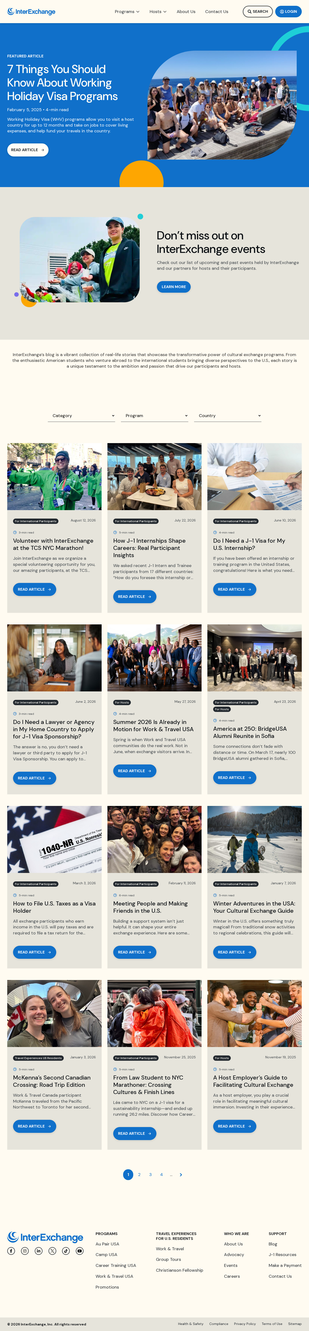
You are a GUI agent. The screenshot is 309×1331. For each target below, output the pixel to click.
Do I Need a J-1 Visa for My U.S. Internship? (249, 544)
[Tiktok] (66, 1251)
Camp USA (106, 1254)
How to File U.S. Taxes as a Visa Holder (54, 907)
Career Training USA (116, 1265)
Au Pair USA (107, 1244)
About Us (233, 1244)
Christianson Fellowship (179, 1270)
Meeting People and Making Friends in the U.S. (150, 907)
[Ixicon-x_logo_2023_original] (52, 1251)
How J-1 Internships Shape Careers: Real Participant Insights (149, 548)
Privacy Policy (245, 1324)
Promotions (107, 1287)
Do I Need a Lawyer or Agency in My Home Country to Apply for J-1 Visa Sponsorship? (54, 729)
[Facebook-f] (11, 1251)
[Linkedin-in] (38, 1251)
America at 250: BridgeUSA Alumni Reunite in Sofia (250, 732)
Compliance (218, 1324)
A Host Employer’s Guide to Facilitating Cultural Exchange (254, 1081)
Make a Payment (285, 1265)
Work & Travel (170, 1249)
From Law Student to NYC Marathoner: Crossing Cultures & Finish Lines (148, 1085)
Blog (273, 1244)
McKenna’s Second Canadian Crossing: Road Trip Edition (52, 1081)
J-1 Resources (282, 1254)
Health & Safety (191, 1324)
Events (231, 1265)
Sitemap (295, 1324)
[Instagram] (25, 1251)
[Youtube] (80, 1251)
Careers (232, 1276)
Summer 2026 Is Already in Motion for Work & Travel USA (153, 725)
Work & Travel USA (114, 1276)
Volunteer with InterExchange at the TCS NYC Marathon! (53, 544)
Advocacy (234, 1254)
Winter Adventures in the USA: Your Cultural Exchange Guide (254, 907)
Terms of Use (272, 1324)
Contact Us (280, 1276)
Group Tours (168, 1259)
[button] (127, 11)
